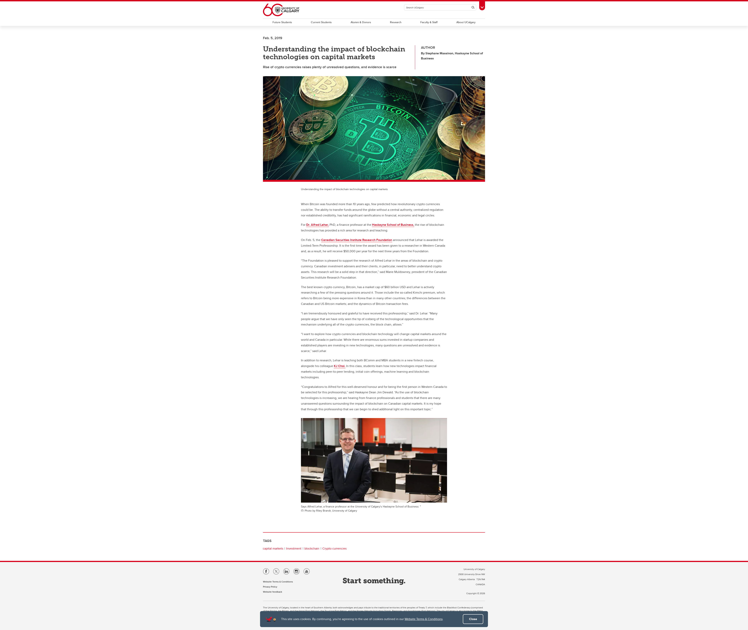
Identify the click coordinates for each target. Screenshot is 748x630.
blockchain (311, 548)
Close (473, 619)
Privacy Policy (270, 586)
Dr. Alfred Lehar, (317, 224)
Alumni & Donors (361, 22)
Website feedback (272, 591)
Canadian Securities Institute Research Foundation (356, 240)
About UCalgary (465, 22)
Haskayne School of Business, (393, 224)
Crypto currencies (334, 548)
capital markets (273, 548)
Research (395, 22)
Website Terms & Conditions (424, 619)
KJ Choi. (339, 366)
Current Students (321, 22)
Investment (293, 548)
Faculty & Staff (429, 22)
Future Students (282, 22)
